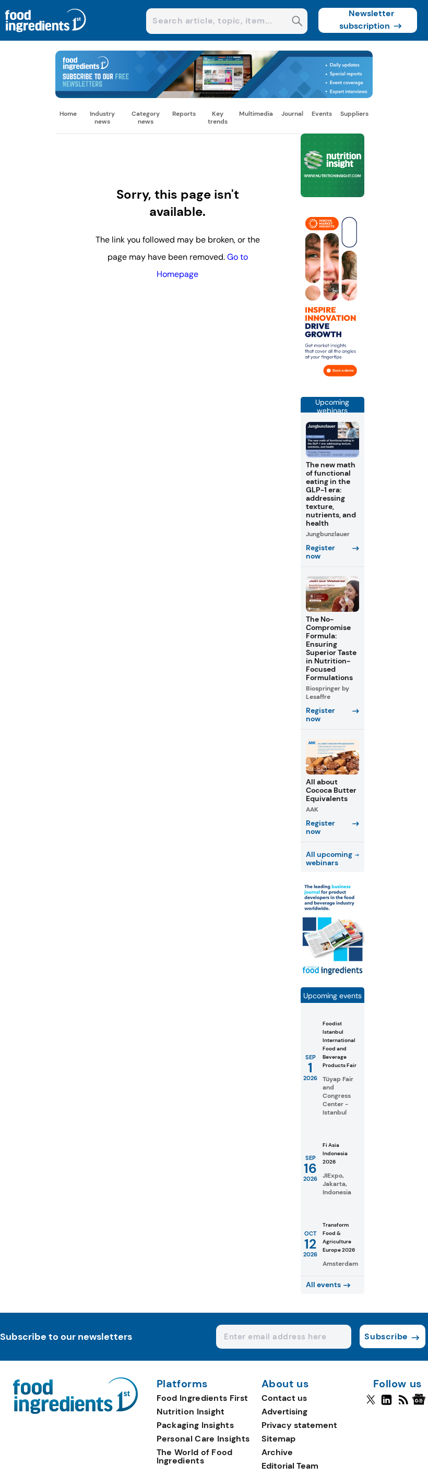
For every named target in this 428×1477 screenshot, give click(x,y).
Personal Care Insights (203, 1439)
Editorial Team (289, 1466)
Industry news (102, 117)
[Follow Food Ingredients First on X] (370, 1404)
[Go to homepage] (75, 1411)
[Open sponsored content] (214, 95)
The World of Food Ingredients (195, 1456)
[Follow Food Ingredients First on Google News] (420, 1404)
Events (322, 113)
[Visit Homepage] (46, 38)
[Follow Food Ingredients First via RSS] (403, 1404)
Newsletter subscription (366, 19)
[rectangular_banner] (332, 974)
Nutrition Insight (191, 1412)
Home (68, 113)
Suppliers (354, 113)
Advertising (284, 1412)
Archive (277, 1452)
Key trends (218, 117)
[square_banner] (332, 166)
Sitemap (278, 1439)
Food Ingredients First (202, 1398)
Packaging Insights (195, 1425)
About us (285, 1384)
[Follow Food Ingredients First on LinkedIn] (387, 1404)
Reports (184, 113)
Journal (292, 113)
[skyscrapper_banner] (332, 384)
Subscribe (386, 1336)
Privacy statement (299, 1425)
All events (323, 1284)
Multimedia (256, 113)
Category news (146, 117)
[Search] (297, 22)
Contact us (284, 1398)
